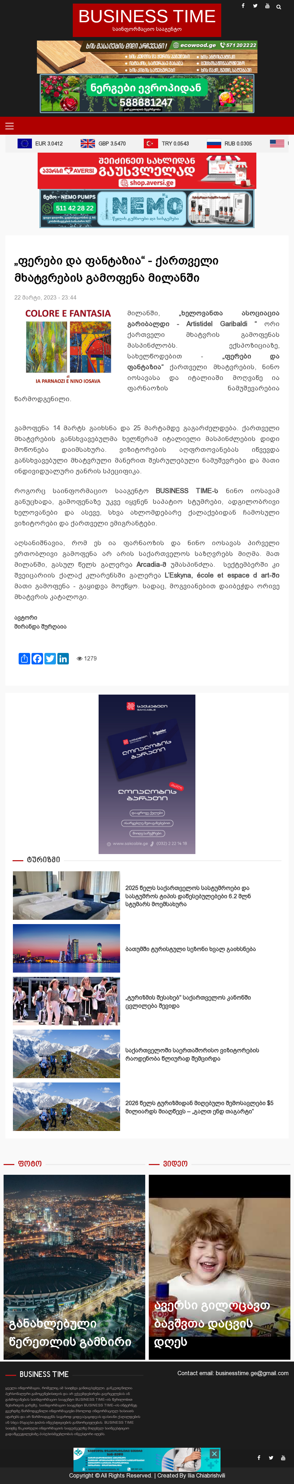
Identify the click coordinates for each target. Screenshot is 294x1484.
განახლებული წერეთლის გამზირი (74, 1267)
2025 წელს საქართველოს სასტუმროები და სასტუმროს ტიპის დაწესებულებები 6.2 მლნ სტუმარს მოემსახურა (66, 895)
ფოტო (30, 1164)
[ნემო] (147, 208)
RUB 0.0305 (227, 144)
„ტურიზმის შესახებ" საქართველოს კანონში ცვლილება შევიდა (66, 1001)
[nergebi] (147, 93)
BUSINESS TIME (147, 16)
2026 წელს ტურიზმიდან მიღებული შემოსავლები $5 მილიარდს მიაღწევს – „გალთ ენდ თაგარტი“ (66, 1106)
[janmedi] (147, 1459)
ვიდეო (175, 1164)
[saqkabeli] (147, 774)
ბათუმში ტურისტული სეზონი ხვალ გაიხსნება (66, 948)
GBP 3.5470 (100, 144)
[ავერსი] (147, 170)
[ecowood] (147, 57)
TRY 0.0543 (163, 144)
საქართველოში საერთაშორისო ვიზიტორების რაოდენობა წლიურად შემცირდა (66, 1054)
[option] (147, 897)
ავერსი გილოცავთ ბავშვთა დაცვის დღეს (219, 1267)
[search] (278, 7)
